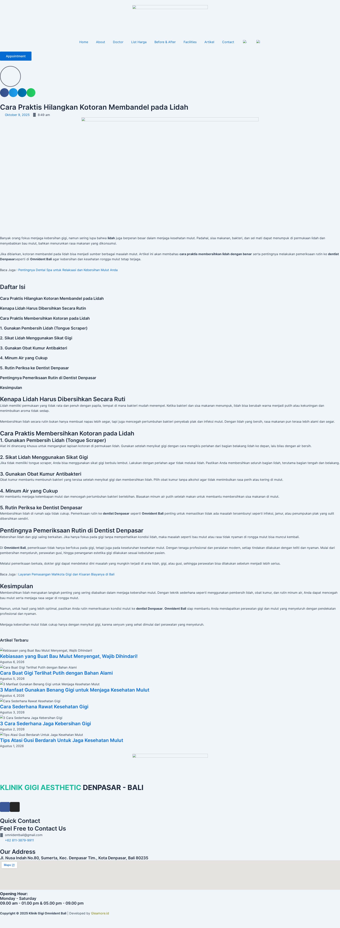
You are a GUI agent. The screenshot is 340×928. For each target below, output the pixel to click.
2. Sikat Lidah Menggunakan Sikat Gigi (36, 338)
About (100, 42)
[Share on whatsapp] (31, 92)
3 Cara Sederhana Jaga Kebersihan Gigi (45, 723)
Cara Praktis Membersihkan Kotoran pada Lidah (45, 318)
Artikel (209, 42)
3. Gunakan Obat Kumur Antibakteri (33, 348)
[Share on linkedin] (22, 92)
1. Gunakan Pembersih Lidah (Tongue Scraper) (44, 328)
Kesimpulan (11, 387)
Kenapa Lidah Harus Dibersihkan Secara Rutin (43, 308)
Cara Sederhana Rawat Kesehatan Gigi (44, 706)
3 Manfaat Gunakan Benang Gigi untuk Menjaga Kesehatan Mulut (74, 690)
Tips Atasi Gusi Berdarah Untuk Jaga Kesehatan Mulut (61, 740)
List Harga (139, 42)
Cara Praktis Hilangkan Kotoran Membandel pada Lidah (52, 298)
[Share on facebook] (4, 92)
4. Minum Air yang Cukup (24, 358)
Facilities (190, 42)
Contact (228, 42)
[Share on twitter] (13, 92)
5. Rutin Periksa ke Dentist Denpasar (34, 368)
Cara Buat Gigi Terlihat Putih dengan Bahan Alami (56, 673)
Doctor (118, 42)
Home (83, 42)
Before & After (165, 42)
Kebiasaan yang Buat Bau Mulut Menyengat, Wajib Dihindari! (69, 656)
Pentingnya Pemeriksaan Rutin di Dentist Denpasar (48, 377)
